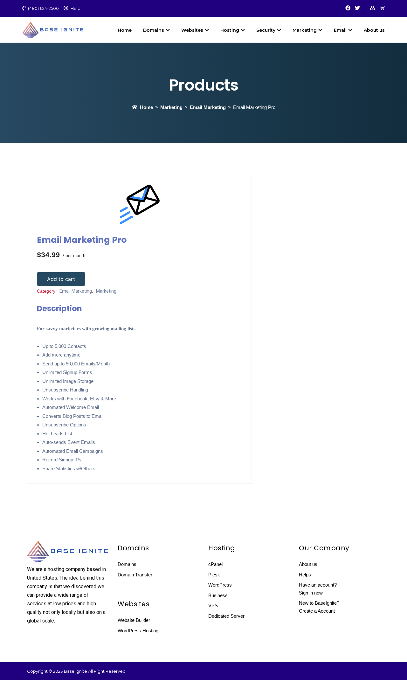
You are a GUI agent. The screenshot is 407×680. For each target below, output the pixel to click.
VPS (213, 605)
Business (218, 595)
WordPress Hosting (138, 630)
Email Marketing (208, 107)
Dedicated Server (226, 616)
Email (340, 30)
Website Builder (134, 620)
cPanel (215, 564)
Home (125, 30)
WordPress (220, 585)
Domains (153, 30)
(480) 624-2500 (43, 8)
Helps (305, 574)
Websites (192, 30)
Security (265, 30)
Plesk (214, 574)
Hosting (229, 30)
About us (374, 30)
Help (75, 8)
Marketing (305, 30)
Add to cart (61, 279)
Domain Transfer (135, 574)
